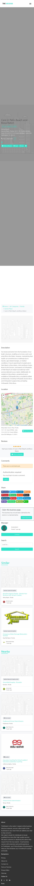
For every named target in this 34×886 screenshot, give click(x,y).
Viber (4, 501)
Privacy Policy (5, 870)
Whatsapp (12, 501)
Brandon (5, 684)
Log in (6, 479)
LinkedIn (20, 491)
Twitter (13, 491)
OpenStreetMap (24, 425)
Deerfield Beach (7, 638)
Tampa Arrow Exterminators (11, 800)
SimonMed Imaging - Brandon (12, 682)
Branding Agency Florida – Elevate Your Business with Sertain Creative (15, 594)
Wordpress (6, 498)
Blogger (27, 491)
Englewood (5, 723)
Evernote (13, 495)
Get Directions (28, 431)
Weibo (14, 498)
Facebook (5, 491)
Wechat (20, 501)
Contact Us (4, 864)
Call (15, 138)
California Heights (7, 764)
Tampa (4, 802)
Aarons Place (8, 308)
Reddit (20, 495)
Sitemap (3, 873)
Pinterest (5, 495)
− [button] (3, 398)
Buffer (27, 495)
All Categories (14, 306)
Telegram (27, 498)
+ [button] (3, 395)
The (7, 4)
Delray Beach (6, 597)
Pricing (3, 858)
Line (26, 501)
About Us (4, 861)
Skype (20, 498)
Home (6, 306)
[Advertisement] (17, 286)
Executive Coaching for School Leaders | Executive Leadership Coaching (15, 760)
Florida (22, 306)
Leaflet (18, 425)
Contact (17, 534)
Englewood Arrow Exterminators (13, 721)
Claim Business (26, 517)
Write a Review (7, 146)
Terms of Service (6, 867)
